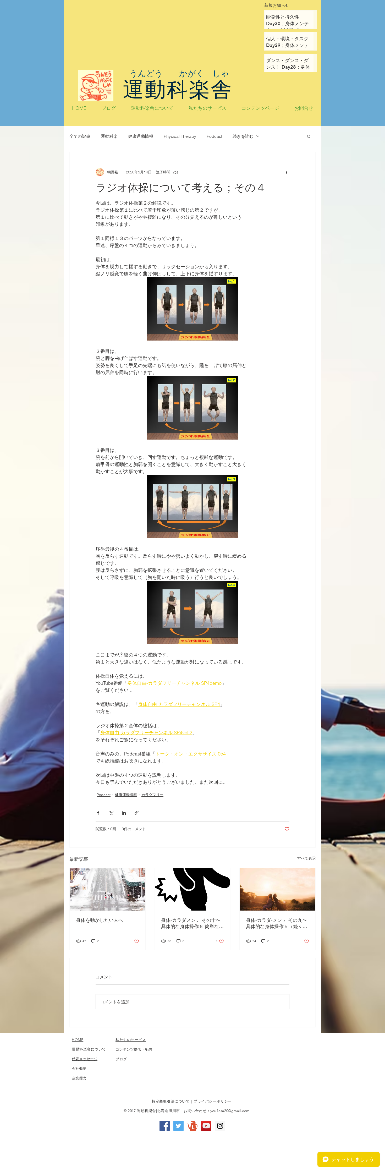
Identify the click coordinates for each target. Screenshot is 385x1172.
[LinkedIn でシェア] (123, 812)
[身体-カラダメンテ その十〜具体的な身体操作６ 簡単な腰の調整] (192, 889)
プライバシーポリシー (213, 1101)
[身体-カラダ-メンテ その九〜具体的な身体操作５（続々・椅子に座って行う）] (277, 889)
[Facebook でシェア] (98, 812)
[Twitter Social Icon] (178, 1126)
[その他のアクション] (286, 172)
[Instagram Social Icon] (220, 1126)
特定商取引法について (171, 1101)
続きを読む (243, 136)
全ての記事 (79, 136)
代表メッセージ (84, 1058)
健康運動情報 (140, 136)
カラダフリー (152, 794)
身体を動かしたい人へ (99, 920)
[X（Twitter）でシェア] (110, 812)
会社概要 (79, 1068)
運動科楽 (109, 136)
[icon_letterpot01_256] (192, 1126)
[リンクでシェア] (136, 812)
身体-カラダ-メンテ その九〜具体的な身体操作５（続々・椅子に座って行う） (276, 923)
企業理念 (79, 1078)
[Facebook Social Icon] (165, 1126)
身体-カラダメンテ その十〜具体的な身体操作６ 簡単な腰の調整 (192, 923)
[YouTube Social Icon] (206, 1126)
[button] (308, 136)
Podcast (214, 136)
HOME (77, 1039)
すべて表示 (306, 858)
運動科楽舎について (89, 1049)
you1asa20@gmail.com (230, 1110)
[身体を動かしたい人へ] (107, 889)
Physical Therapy (180, 136)
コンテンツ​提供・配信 (134, 1049)
